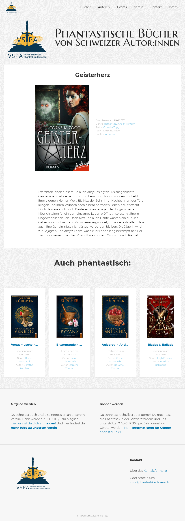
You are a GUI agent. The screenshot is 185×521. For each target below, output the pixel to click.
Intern (173, 7)
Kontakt (156, 7)
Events (122, 7)
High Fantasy (164, 358)
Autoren (104, 7)
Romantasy (110, 123)
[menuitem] (85, 7)
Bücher (85, 7)
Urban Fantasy (126, 123)
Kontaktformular (155, 470)
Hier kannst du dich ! (33, 423)
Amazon (110, 134)
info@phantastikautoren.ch (149, 482)
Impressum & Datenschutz (92, 515)
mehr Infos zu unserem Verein (34, 427)
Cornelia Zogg (111, 127)
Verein (138, 7)
